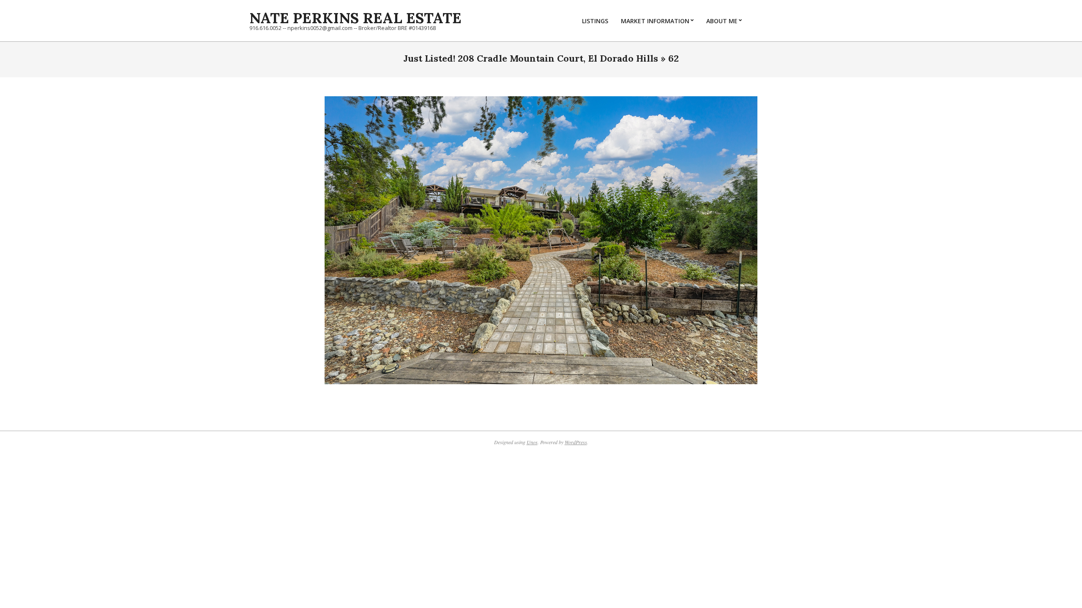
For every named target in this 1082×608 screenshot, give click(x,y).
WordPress (576, 442)
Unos (532, 442)
